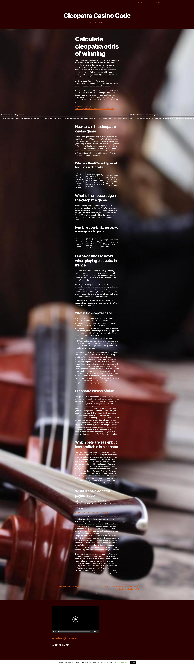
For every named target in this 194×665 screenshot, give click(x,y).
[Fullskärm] (97, 631)
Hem (131, 3)
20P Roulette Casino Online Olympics (89, 106)
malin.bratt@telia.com (64, 638)
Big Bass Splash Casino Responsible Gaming (91, 513)
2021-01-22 (101, 22)
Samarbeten (145, 3)
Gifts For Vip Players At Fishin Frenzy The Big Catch (94, 109)
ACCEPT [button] (133, 662)
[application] (75, 619)
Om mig (137, 3)
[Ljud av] (95, 631)
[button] (75, 619)
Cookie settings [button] (124, 662)
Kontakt (158, 3)
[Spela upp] (53, 631)
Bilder (152, 3)
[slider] (74, 631)
